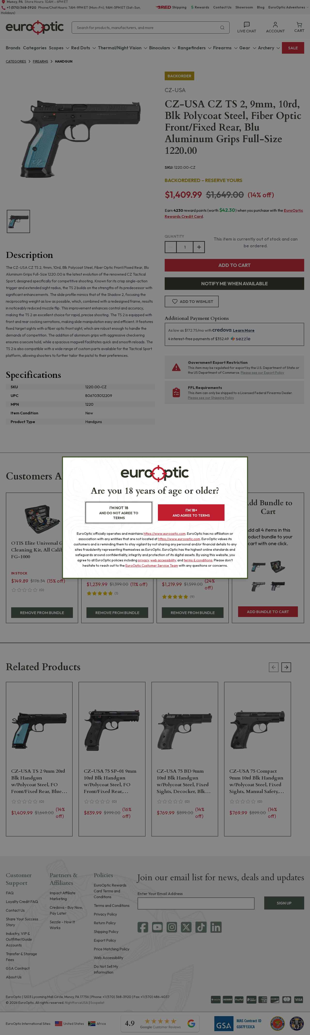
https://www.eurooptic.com (165, 533)
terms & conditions (198, 560)
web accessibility (163, 560)
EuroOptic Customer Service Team (151, 565)
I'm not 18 (118, 512)
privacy (143, 560)
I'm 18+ (191, 513)
